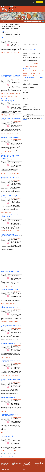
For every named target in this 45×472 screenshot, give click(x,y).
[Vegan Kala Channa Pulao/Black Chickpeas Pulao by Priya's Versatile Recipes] (5, 385)
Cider (2, 96)
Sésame (2, 212)
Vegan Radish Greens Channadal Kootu (10, 343)
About (14, 464)
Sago (10, 115)
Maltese (7, 303)
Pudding (2, 322)
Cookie (36, 69)
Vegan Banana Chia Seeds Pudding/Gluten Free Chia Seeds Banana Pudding (11, 306)
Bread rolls (9, 173)
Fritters (13, 114)
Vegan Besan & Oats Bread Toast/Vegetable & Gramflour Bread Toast (11, 234)
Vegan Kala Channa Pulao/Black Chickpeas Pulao (11, 380)
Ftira (11, 303)
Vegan (15, 52)
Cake (25, 66)
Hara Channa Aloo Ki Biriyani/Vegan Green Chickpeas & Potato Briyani (11, 435)
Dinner (13, 133)
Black (9, 96)
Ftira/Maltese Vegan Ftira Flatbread (9, 289)
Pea (1, 377)
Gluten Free (3, 52)
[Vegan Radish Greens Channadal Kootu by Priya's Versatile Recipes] (5, 348)
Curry (41, 69)
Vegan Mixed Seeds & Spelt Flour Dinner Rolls (10, 118)
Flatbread (8, 286)
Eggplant (8, 431)
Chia (18, 322)
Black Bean (12, 93)
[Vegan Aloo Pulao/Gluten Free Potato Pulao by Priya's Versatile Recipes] (5, 183)
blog (2, 468)
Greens (6, 357)
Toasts (7, 251)
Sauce (36, 73)
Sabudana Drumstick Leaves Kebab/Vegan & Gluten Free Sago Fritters (11, 99)
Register (36, 108)
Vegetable (3, 94)
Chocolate (27, 68)
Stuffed (2, 340)
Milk (23, 72)
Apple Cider (18, 93)
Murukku (9, 230)
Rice (4, 377)
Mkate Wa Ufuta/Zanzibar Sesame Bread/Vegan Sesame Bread (9, 196)
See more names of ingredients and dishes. (34, 77)
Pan (1, 53)
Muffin (27, 72)
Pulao (15, 193)
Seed (2, 135)
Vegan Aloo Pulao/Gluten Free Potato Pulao (10, 178)
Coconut (33, 68)
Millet (18, 173)
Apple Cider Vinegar (4, 93)
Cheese (30, 66)
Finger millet (3, 173)
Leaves (17, 114)
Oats (18, 251)
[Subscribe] (11, 40)
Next (15, 453)
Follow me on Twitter (5, 469)
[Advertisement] (11, 65)
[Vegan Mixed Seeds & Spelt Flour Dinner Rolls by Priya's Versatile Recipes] (5, 124)
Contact (14, 465)
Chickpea (2, 395)
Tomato (29, 75)
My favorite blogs (10, 21)
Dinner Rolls (3, 133)
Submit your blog (27, 462)
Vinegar (12, 94)
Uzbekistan (3, 286)
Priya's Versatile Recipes (7, 30)
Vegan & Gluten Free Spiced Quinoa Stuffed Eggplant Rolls (9, 415)
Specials (40, 73)
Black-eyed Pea (4, 375)
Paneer (36, 72)
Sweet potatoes (4, 230)
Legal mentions (4, 466)
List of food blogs (38, 462)
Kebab (11, 52)
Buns (12, 153)
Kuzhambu (39, 70)
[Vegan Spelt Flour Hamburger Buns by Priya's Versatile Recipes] (5, 142)
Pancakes (33, 72)
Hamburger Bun (4, 151)
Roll (12, 135)
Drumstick (8, 114)
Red (30, 73)
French (29, 70)
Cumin (13, 375)
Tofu (18, 52)
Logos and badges (27, 466)
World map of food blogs (39, 463)
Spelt (17, 133)
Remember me (27, 104)
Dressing (7, 94)
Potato (8, 193)
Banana (6, 322)
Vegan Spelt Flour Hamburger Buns (9, 138)
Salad (5, 96)
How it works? (26, 463)
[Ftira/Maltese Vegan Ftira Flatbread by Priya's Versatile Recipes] (5, 294)
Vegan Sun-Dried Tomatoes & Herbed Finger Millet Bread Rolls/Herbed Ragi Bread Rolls (10, 157)
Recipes (2, 21)
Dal (43, 69)
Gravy (34, 70)
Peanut (40, 72)
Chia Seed (16, 321)
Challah (2, 411)
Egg (23, 70)
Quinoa (17, 431)
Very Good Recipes (4, 460)
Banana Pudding (4, 321)
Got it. (39, 2)
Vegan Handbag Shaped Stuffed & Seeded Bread (11, 326)
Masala (42, 70)
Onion (31, 72)
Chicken (33, 66)
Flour (5, 135)
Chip (37, 66)
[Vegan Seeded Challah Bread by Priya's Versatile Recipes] (5, 402)
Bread (2, 175)
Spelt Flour (9, 133)
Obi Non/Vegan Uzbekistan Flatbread (10, 271)
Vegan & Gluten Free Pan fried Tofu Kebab (11, 37)
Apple (16, 94)
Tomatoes (14, 173)
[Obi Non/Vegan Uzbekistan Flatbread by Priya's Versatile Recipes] (5, 276)
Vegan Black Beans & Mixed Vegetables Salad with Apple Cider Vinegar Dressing (10, 76)
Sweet (18, 230)
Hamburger (16, 151)
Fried (8, 52)
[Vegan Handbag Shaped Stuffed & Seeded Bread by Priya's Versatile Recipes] (5, 331)
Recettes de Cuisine (38, 466)
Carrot (28, 66)
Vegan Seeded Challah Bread (8, 398)
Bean (16, 96)
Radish (2, 357)
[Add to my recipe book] (1, 78)
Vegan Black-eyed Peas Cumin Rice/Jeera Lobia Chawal (10, 360)
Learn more (33, 5)
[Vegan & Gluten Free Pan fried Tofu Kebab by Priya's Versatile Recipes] (5, 43)
